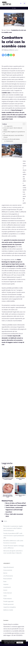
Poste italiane (7, 598)
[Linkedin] (8, 55)
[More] (13, 55)
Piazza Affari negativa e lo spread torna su (14, 132)
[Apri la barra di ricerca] (21, 3)
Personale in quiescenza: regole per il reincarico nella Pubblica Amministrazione (12, 528)
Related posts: (9, 141)
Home (8, 30)
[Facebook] (3, 55)
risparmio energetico (9, 607)
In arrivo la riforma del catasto (12, 139)
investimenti (7, 587)
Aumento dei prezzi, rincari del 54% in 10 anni (14, 136)
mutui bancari (7, 593)
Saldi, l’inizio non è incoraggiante (16, 505)
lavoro (5, 590)
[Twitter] (5, 55)
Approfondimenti (8, 567)
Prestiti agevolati (8, 601)
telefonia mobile (8, 610)
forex (4, 581)
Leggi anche (9, 126)
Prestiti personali (8, 604)
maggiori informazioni (11, 642)
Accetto (19, 642)
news (5, 521)
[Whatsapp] (11, 55)
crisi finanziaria (8, 576)
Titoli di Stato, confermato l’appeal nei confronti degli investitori (14, 510)
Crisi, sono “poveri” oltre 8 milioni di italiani (13, 128)
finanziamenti (7, 578)
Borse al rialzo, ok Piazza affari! (16, 503)
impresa (5, 584)
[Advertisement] (14, 60)
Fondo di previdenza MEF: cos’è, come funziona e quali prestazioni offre (13, 536)
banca (5, 573)
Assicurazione (7, 570)
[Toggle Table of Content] (23, 124)
